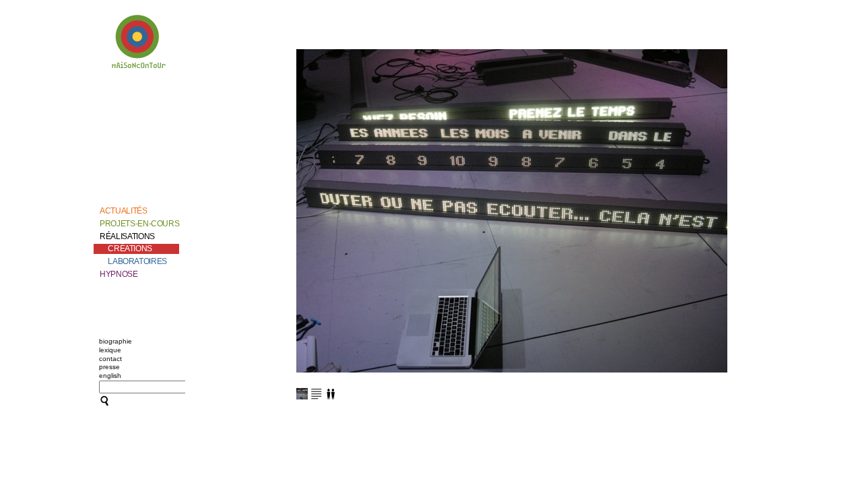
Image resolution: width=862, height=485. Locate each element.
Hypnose (118, 274)
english (110, 375)
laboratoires (137, 261)
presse (109, 366)
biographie (115, 341)
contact (110, 358)
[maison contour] (139, 44)
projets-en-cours (139, 223)
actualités (123, 211)
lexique (110, 350)
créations (130, 248)
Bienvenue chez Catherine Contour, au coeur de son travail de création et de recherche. (137, 106)
